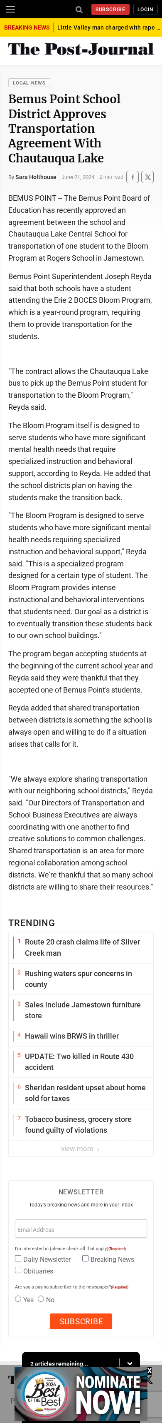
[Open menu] (10, 9)
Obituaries (38, 1271)
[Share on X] (147, 177)
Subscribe (111, 9)
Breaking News (112, 1260)
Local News (29, 83)
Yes (28, 1300)
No (50, 1300)
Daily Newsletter (47, 1260)
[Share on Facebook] (132, 177)
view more (78, 1148)
